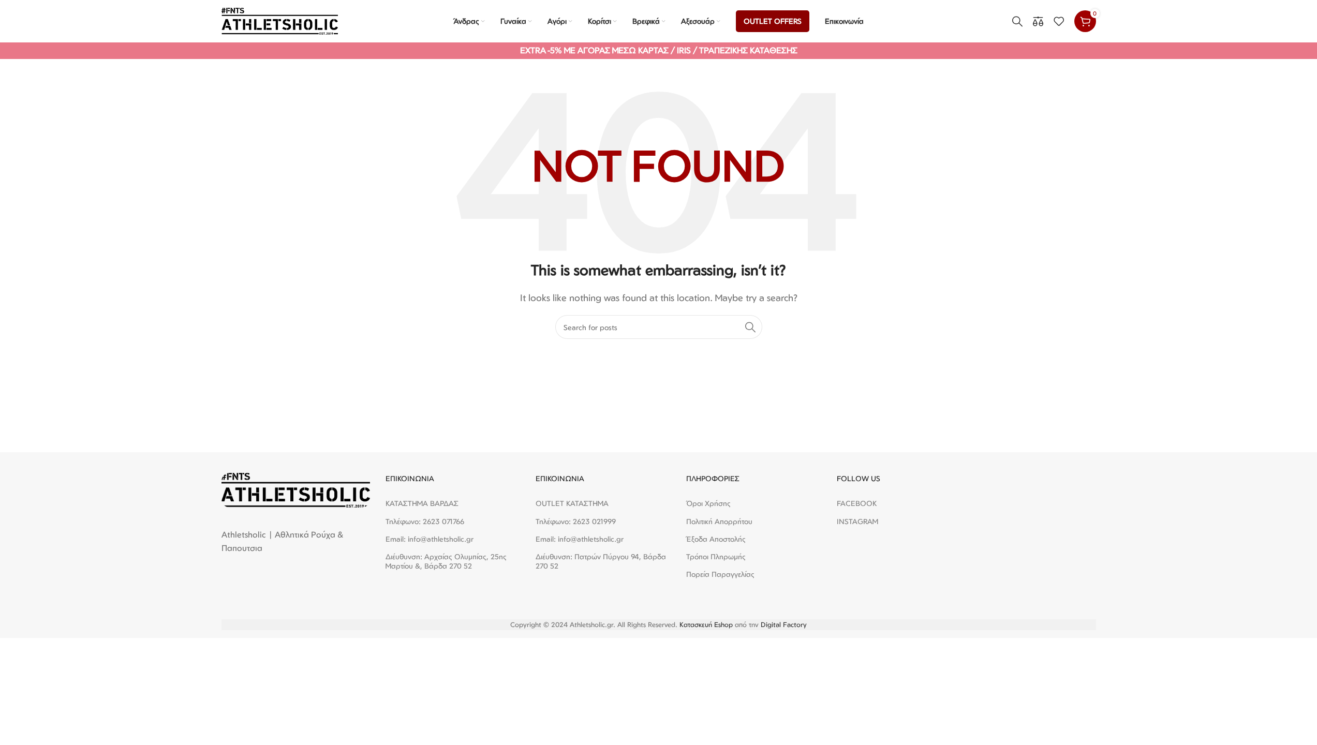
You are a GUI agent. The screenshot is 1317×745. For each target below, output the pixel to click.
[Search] (1017, 21)
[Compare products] (1038, 21)
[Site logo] (279, 20)
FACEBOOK (857, 503)
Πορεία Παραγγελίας (720, 574)
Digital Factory (784, 624)
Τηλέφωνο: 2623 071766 (425, 521)
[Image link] (295, 489)
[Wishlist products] (1058, 21)
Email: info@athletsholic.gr (429, 538)
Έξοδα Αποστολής (716, 538)
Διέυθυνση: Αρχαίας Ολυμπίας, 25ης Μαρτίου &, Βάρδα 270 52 (446, 561)
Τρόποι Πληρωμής (716, 556)
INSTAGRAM (857, 521)
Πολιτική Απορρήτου (719, 521)
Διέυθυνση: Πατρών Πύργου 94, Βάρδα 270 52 (601, 561)
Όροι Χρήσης (708, 503)
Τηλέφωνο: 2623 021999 (576, 521)
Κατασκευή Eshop (706, 624)
